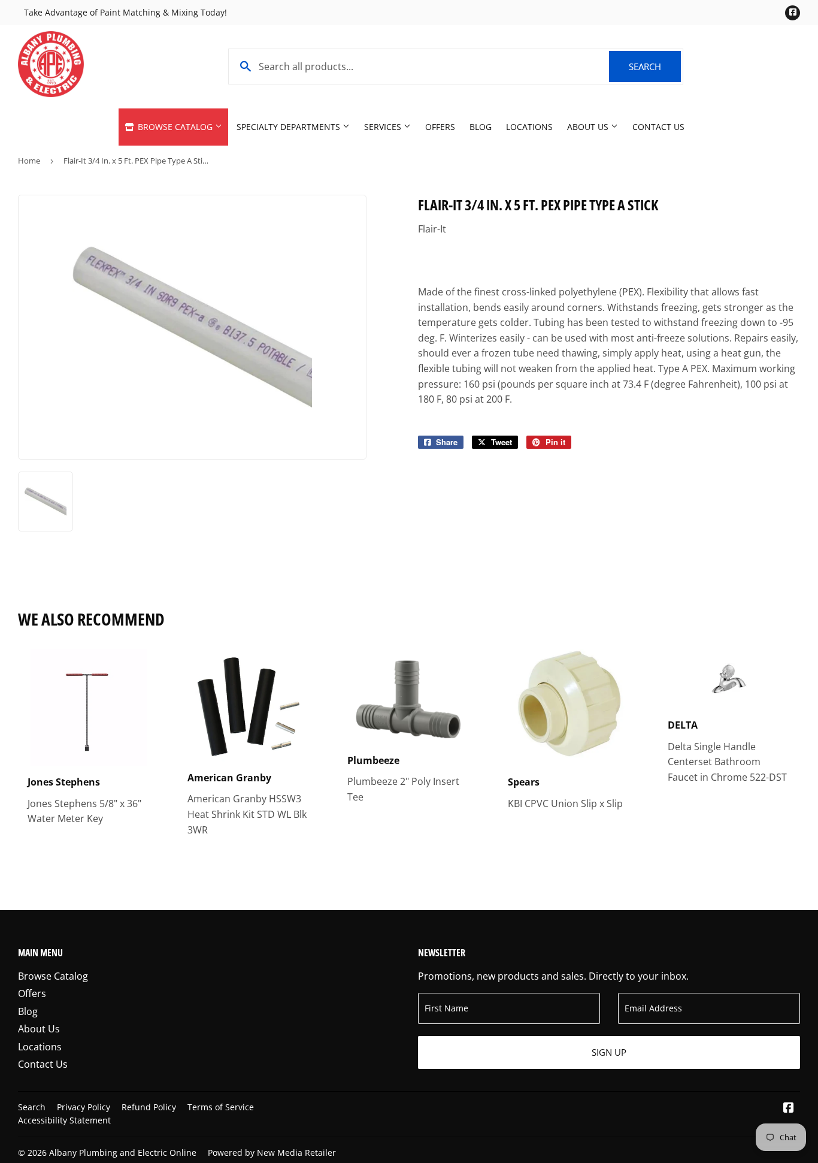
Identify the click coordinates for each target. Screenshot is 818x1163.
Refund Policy (149, 1107)
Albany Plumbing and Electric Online (122, 1152)
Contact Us (658, 126)
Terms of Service (220, 1107)
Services (384, 126)
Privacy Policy (83, 1107)
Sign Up (609, 1052)
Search (655, 67)
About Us (589, 126)
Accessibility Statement (64, 1120)
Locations (529, 126)
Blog (480, 126)
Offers (440, 126)
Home (29, 160)
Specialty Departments (290, 126)
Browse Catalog (175, 126)
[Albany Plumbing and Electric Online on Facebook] (788, 1108)
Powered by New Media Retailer (272, 1152)
